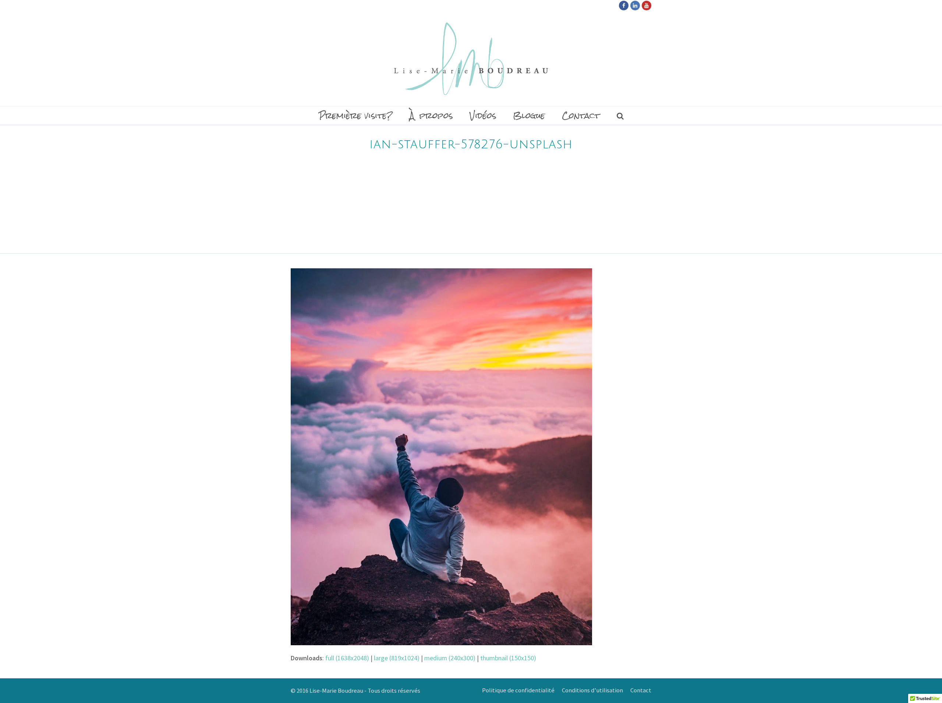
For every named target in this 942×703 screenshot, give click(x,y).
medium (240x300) (449, 658)
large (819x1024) (396, 658)
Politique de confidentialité (518, 690)
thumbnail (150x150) (508, 658)
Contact (640, 690)
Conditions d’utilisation (592, 690)
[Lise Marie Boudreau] (471, 58)
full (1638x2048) (347, 658)
